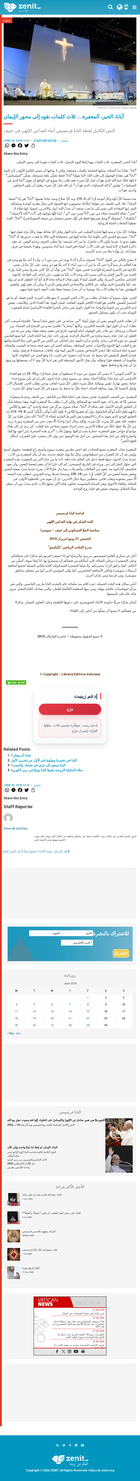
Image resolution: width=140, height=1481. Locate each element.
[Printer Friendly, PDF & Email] (16, 682)
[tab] (52, 1302)
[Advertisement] (70, 893)
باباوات (7, 20)
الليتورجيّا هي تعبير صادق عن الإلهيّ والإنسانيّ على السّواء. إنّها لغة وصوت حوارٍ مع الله (56, 1120)
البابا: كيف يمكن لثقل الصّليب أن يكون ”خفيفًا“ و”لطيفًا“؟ (51, 1213)
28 (70, 1025)
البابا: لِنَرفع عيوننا (31, 1268)
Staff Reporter (45, 140)
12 (34, 1011)
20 (52, 1018)
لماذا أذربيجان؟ (21, 755)
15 (87, 1011)
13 (52, 1011)
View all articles (16, 828)
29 (87, 1025)
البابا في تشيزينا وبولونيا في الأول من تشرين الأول (44, 760)
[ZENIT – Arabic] (39, 7)
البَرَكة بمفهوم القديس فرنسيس (38, 1231)
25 (16, 1025)
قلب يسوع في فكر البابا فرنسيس (39, 1249)
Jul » (18, 1033)
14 (70, 1011)
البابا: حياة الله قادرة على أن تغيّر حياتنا (42, 1194)
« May (10, 1033)
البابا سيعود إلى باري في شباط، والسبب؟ (38, 765)
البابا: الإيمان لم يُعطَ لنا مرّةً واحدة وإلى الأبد (32, 1147)
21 (70, 1018)
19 (34, 1018)
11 (16, 1011)
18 (16, 1018)
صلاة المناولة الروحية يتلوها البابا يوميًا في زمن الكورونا (47, 770)
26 (34, 1025)
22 (87, 1018)
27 (52, 1025)
